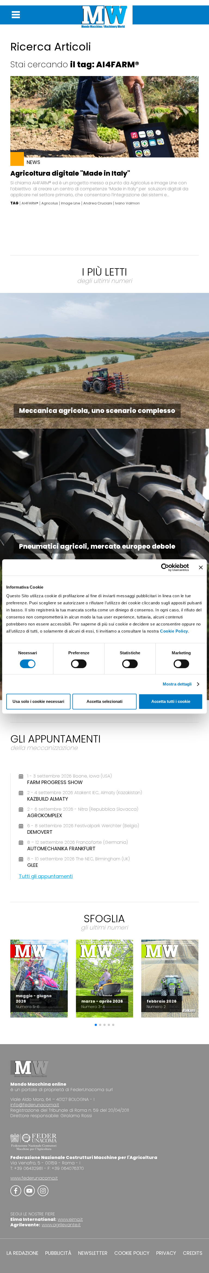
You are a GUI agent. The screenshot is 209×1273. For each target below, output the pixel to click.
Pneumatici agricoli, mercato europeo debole (97, 546)
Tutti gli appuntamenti (46, 876)
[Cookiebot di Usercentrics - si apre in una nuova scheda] (165, 567)
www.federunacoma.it (34, 1178)
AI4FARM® (29, 203)
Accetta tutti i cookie (170, 701)
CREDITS (192, 1253)
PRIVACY (166, 1253)
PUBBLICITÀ (58, 1253)
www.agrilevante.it (61, 1225)
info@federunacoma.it (34, 1105)
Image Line (70, 203)
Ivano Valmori (127, 203)
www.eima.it (70, 1219)
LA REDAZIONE (22, 1253)
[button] (96, 1025)
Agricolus (49, 203)
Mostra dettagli (177, 684)
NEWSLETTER (92, 1253)
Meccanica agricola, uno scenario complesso (97, 410)
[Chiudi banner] (201, 567)
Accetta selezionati (104, 701)
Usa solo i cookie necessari (38, 701)
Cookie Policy (174, 631)
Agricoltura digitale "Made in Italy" (70, 173)
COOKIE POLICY (131, 1253)
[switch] (79, 663)
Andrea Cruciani (97, 203)
